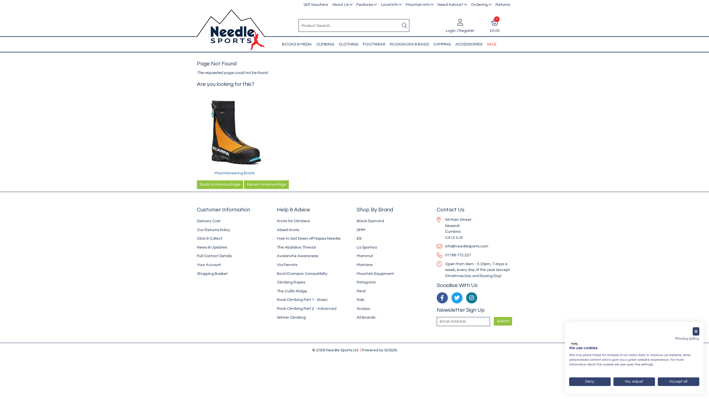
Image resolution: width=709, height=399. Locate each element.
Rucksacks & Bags (409, 44)
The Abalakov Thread (296, 247)
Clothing (348, 44)
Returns (502, 4)
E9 (359, 238)
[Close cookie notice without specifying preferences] (696, 331)
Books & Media (297, 44)
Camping (442, 44)
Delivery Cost (208, 221)
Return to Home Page (266, 184)
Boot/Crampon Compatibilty (302, 274)
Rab (360, 300)
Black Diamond (370, 221)
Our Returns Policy (213, 230)
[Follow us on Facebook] (442, 297)
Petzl (361, 291)
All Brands (366, 317)
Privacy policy (687, 339)
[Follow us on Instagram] (471, 297)
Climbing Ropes (291, 282)
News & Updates (212, 247)
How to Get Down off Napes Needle (309, 238)
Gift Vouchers (316, 4)
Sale (491, 44)
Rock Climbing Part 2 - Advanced (306, 308)
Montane (365, 265)
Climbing (325, 44)
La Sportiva (367, 247)
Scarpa (363, 308)
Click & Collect (209, 238)
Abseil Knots (288, 230)
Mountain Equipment (375, 274)
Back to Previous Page (220, 184)
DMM (361, 230)
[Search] (404, 25)
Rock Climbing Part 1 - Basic (302, 300)
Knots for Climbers (293, 221)
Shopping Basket (212, 274)
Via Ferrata (287, 265)
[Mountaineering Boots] (235, 132)
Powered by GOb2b (379, 350)
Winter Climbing (291, 317)
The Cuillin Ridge (292, 291)
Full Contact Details (214, 256)
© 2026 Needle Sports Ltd (335, 350)
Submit (503, 321)
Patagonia (366, 282)
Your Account (209, 265)
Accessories (468, 44)
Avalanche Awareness (297, 256)
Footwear (374, 44)
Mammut (365, 256)
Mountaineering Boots (235, 173)
